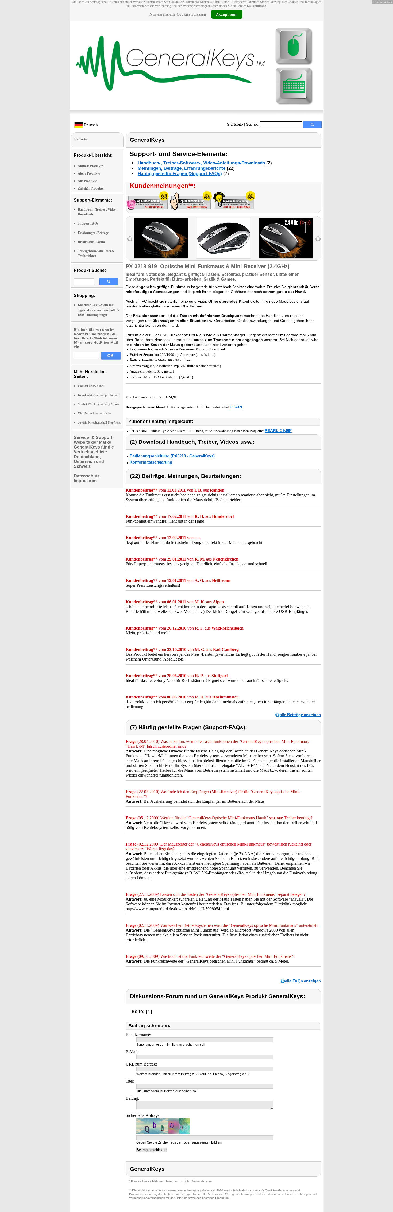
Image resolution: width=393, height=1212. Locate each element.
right (318, 238)
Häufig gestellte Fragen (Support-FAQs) (180, 173)
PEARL (236, 407)
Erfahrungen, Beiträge (93, 233)
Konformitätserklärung (151, 462)
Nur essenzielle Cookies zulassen (177, 14)
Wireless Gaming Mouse (99, 404)
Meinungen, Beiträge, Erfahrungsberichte (181, 168)
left (129, 238)
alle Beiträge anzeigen (300, 714)
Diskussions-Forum (91, 242)
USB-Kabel (91, 386)
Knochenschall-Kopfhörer (99, 422)
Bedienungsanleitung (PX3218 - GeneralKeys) (172, 456)
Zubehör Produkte (90, 188)
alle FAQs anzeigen (303, 981)
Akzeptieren (227, 14)
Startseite (235, 124)
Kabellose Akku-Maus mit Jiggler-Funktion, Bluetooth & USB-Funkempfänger (98, 309)
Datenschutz (256, 6)
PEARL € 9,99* (278, 430)
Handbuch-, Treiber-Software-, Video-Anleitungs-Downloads (201, 162)
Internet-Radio (94, 413)
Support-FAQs (88, 223)
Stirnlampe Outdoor (99, 395)
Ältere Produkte (89, 173)
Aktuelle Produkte (90, 166)
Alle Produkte (87, 181)
